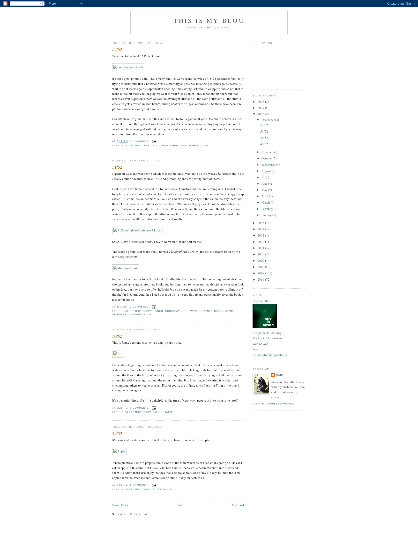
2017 (261, 108)
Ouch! (257, 349)
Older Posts (238, 505)
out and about (140, 314)
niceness (119, 314)
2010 (261, 254)
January (266, 215)
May (264, 190)
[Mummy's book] (125, 268)
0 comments (139, 141)
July (264, 177)
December (268, 120)
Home (179, 505)
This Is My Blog (209, 20)
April (265, 196)
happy (219, 311)
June (264, 183)
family (193, 145)
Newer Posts (120, 505)
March (266, 202)
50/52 (117, 336)
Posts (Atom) (138, 514)
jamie (204, 145)
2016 (261, 114)
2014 (261, 229)
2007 (261, 273)
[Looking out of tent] (128, 67)
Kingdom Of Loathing (267, 333)
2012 (261, 241)
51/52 (117, 167)
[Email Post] (153, 141)
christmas (178, 145)
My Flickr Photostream (268, 338)
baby (147, 145)
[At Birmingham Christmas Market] (137, 230)
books (158, 311)
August (266, 171)
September (268, 164)
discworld (192, 311)
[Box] (118, 354)
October (267, 158)
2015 (261, 223)
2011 (261, 248)
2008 (261, 267)
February (267, 208)
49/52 (117, 433)
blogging (160, 145)
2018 (261, 101)
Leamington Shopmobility (270, 355)
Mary (280, 374)
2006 (261, 279)
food (157, 489)
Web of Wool (261, 343)
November (268, 152)
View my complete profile (274, 403)
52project (133, 145)
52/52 (117, 49)
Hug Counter (261, 301)
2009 (261, 260)
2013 (261, 235)
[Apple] (119, 451)
